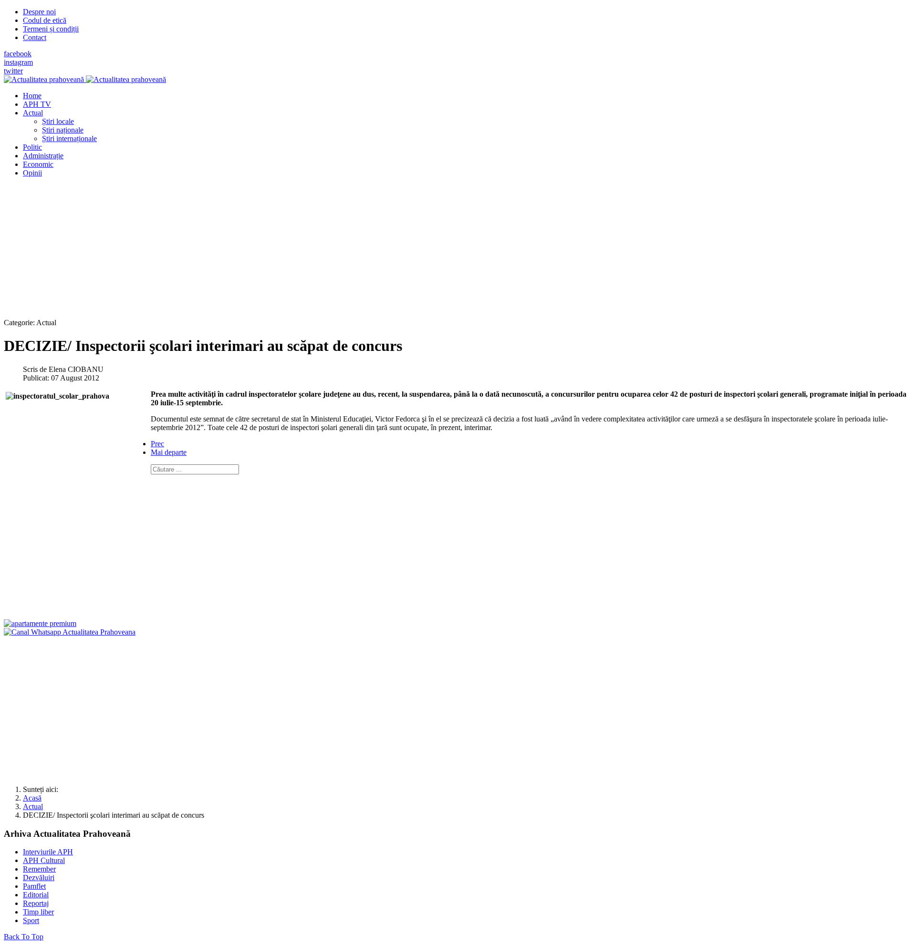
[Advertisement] (290, 251)
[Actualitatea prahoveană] (85, 79)
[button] (33, 113)
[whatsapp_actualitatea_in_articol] (69, 632)
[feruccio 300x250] (40, 623)
